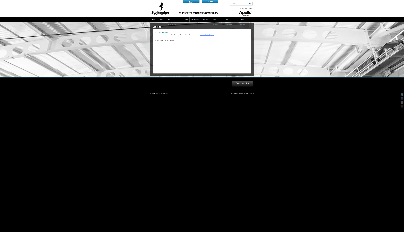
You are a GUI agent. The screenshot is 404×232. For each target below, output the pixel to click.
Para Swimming (216, 22)
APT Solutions (249, 93)
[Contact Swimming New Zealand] (242, 86)
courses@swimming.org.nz (207, 35)
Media (161, 19)
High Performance (171, 22)
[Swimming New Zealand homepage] (160, 14)
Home (154, 19)
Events (185, 19)
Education (206, 19)
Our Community (229, 22)
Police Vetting (242, 22)
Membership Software (237, 93)
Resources (195, 19)
